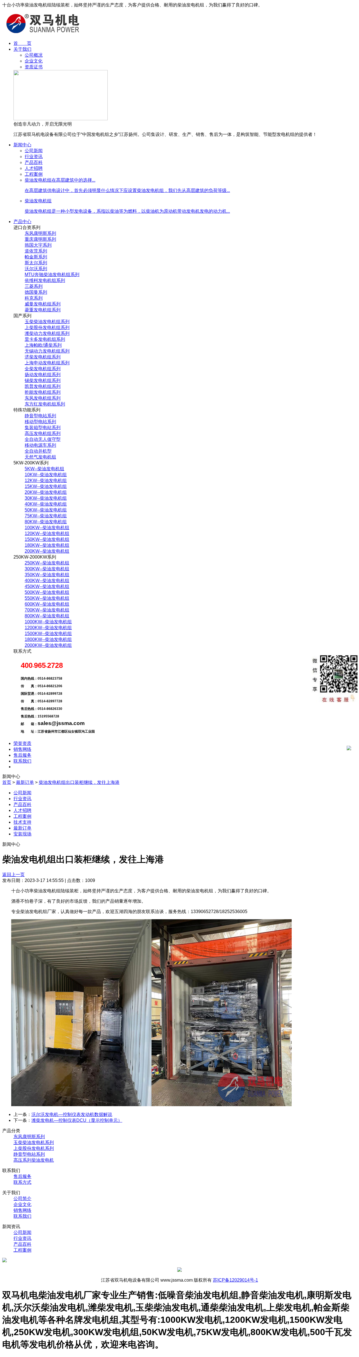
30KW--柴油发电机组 (46, 498)
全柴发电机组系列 (43, 368)
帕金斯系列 (36, 256)
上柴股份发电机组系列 (47, 327)
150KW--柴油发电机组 (47, 539)
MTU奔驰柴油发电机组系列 (52, 274)
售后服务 (22, 755)
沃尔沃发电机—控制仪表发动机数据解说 (71, 1114)
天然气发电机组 (40, 457)
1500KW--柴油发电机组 (48, 633)
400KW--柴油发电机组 (47, 580)
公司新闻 (34, 150)
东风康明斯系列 (40, 233)
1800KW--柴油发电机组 (48, 639)
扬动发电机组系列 (43, 374)
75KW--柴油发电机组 (46, 515)
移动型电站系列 (40, 421)
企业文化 (34, 61)
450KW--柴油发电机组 (47, 586)
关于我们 (22, 49)
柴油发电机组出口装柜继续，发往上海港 (79, 782)
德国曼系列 (36, 292)
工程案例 (34, 174)
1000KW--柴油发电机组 (48, 621)
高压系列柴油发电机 (33, 1160)
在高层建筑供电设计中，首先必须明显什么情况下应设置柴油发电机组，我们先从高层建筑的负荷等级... (127, 190)
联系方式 (22, 1182)
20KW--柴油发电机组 (46, 492)
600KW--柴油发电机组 (47, 604)
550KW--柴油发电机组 (47, 598)
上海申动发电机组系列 (47, 362)
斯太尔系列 (36, 262)
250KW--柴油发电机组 (47, 563)
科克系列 (34, 298)
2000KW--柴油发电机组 (48, 645)
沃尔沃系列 (36, 268)
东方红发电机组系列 (45, 404)
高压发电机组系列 (43, 433)
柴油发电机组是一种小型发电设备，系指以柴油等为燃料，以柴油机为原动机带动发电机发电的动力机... (127, 211)
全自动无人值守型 (43, 439)
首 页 (22, 43)
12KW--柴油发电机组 (46, 480)
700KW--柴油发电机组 (47, 610)
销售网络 (22, 749)
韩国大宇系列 (38, 245)
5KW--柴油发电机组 (44, 468)
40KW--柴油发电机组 (46, 504)
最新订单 (25, 782)
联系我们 (22, 761)
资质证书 (34, 66)
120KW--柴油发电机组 (47, 533)
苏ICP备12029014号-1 (235, 1280)
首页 (6, 782)
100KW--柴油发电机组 (47, 527)
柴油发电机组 (38, 200)
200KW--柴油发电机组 (47, 551)
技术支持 (22, 822)
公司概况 (34, 55)
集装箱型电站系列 (43, 427)
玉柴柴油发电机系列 (33, 1142)
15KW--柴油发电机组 (46, 486)
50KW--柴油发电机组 (46, 510)
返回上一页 (13, 874)
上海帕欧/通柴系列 (43, 345)
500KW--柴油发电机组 (47, 592)
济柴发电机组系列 (43, 357)
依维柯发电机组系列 (45, 280)
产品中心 (22, 221)
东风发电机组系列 (43, 398)
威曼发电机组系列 (43, 304)
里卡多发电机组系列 (45, 339)
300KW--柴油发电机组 (47, 568)
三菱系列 (34, 286)
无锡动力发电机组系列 (47, 351)
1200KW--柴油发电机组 (48, 627)
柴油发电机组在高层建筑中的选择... (60, 180)
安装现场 (22, 834)
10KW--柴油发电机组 (46, 474)
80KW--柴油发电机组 (46, 521)
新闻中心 (22, 144)
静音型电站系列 (40, 415)
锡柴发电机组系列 (43, 380)
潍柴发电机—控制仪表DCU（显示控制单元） (76, 1120)
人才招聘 (34, 168)
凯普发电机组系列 (43, 386)
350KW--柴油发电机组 (47, 574)
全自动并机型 (38, 451)
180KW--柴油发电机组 (47, 545)
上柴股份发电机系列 (33, 1148)
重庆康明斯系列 (40, 239)
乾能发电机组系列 (43, 392)
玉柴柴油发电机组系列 (47, 321)
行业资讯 (34, 156)
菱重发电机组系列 (43, 309)
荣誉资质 (22, 743)
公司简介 (22, 1198)
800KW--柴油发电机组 (47, 615)
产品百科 (34, 162)
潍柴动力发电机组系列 (47, 333)
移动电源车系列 (40, 445)
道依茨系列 (36, 251)
